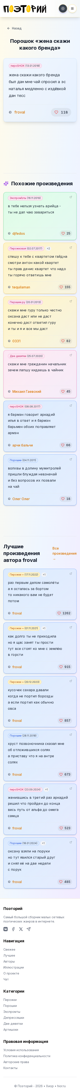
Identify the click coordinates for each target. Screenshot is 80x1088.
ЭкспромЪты (25, 198)
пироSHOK (25, 65)
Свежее (9, 949)
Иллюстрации (13, 967)
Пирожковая (26, 248)
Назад (17, 28)
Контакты (10, 1068)
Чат (6, 979)
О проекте (11, 973)
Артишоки (10, 1029)
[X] (21, 929)
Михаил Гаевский (26, 391)
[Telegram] (28, 929)
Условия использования (21, 1050)
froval (19, 112)
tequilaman (21, 287)
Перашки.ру (25, 302)
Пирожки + (24, 574)
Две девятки (26, 356)
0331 (16, 341)
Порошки (23, 460)
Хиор (50, 1086)
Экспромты (11, 1011)
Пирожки (10, 1000)
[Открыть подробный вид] (71, 197)
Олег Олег (21, 499)
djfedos (18, 233)
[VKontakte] (5, 929)
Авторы (9, 961)
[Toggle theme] (63, 8)
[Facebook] (13, 929)
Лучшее (9, 955)
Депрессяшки (13, 1017)
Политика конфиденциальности (26, 1056)
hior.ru (61, 1086)
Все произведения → (64, 553)
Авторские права (16, 1062)
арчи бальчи (22, 445)
